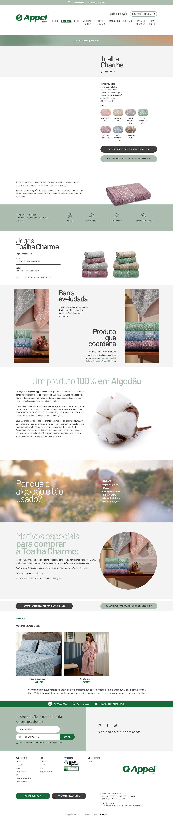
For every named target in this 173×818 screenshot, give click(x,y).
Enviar (67, 737)
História (18, 761)
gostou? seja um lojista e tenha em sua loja (128, 149)
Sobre (55, 21)
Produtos (66, 21)
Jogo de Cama (105, 358)
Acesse (90, 761)
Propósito (19, 765)
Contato (127, 21)
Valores (18, 768)
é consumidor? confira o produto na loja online (129, 159)
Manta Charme (108, 361)
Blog (76, 21)
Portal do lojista (33, 796)
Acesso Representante (69, 796)
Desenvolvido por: (90, 814)
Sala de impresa (21, 781)
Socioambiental (21, 771)
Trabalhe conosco (140, 22)
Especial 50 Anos (101, 22)
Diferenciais (20, 775)
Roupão (96, 361)
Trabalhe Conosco (46, 771)
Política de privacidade (23, 778)
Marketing (115, 21)
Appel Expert (153, 22)
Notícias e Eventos (87, 22)
